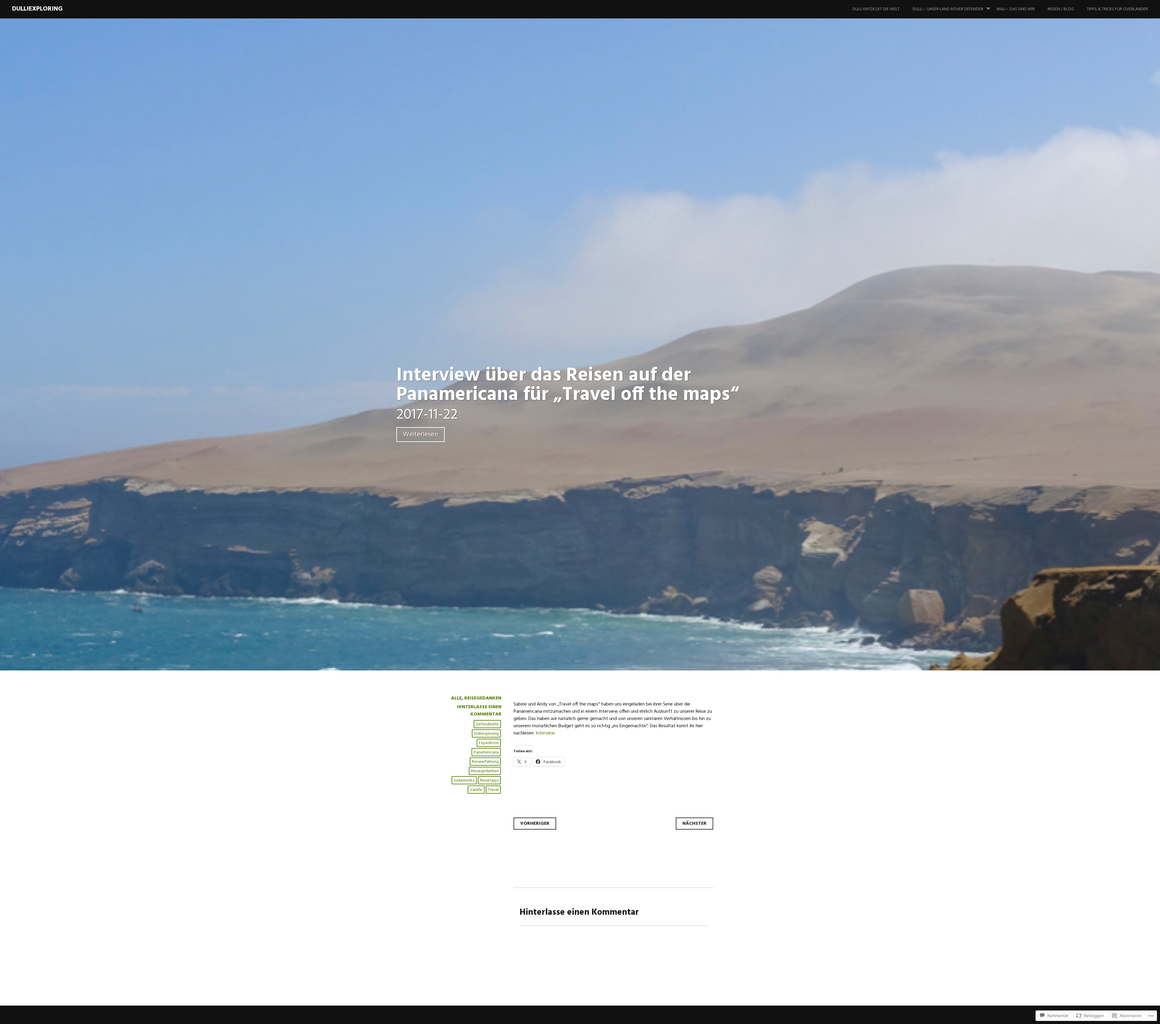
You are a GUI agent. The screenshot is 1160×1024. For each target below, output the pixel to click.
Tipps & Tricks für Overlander (1117, 9)
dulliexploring (37, 9)
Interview (545, 733)
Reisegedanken (482, 698)
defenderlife (487, 724)
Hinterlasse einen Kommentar (479, 710)
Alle (456, 698)
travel (493, 789)
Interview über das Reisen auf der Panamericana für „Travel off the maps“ (567, 385)
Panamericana (486, 752)
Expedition (489, 743)
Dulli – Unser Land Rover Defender (948, 9)
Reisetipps (489, 780)
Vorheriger (534, 823)
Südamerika (464, 780)
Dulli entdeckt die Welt (876, 9)
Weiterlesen (420, 434)
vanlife (476, 789)
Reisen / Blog (1061, 9)
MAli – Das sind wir (1015, 9)
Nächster (694, 823)
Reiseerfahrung (485, 761)
